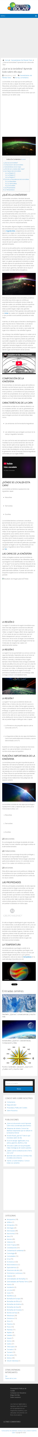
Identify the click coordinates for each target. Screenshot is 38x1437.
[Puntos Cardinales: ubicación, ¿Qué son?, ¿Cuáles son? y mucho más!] (19, 1056)
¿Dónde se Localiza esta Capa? (13, 169)
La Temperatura (8, 190)
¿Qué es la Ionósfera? (10, 163)
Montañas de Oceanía (14, 1310)
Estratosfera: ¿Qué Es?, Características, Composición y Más (16, 1041)
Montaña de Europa (13, 1299)
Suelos (9, 1344)
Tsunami (9, 1352)
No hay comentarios (22, 78)
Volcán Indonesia (12, 1361)
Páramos (10, 1324)
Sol (6, 1376)
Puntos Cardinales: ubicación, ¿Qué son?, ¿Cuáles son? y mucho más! (17, 1068)
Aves (8, 1236)
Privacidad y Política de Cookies (17, 1108)
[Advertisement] (19, 36)
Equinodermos (11, 1267)
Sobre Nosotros (12, 1111)
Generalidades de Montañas (16, 1279)
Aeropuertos (11, 1219)
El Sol (8, 1259)
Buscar (19, 1089)
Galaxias (9, 1276)
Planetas (9, 1330)
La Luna (9, 1290)
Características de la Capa (12, 167)
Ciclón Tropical (11, 1245)
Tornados (10, 1349)
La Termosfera (11, 183)
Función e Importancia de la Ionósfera (16, 179)
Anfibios (9, 1222)
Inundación (10, 1287)
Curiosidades (11, 1256)
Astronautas (11, 1231)
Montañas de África (13, 1301)
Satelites (9, 1335)
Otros (9, 1321)
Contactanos (11, 1102)
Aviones (9, 1239)
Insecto (9, 1284)
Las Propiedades (9, 187)
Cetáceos (10, 1242)
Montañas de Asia (13, 1307)
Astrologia (10, 1228)
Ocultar (23, 159)
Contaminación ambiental (15, 1251)
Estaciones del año (13, 1270)
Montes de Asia (12, 1313)
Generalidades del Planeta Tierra (17, 1282)
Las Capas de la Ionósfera (12, 171)
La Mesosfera (10, 181)
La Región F (10, 177)
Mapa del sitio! (11, 1105)
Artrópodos (10, 1225)
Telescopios (11, 1347)
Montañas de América (14, 1304)
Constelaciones (12, 1248)
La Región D (10, 173)
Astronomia (10, 1234)
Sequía (9, 1338)
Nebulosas (10, 1316)
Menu (3, 16)
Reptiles (9, 1332)
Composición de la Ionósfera (13, 165)
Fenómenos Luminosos (14, 1273)
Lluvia (8, 1293)
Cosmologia (10, 1253)
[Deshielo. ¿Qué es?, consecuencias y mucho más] (19, 1003)
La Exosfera (10, 185)
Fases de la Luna (10, 1378)
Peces (9, 1327)
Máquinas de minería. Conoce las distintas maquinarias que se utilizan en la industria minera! (19, 1130)
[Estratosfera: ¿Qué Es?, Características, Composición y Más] (19, 1029)
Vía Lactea (10, 1355)
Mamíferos (10, 1296)
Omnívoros (10, 1318)
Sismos (9, 1341)
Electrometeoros (12, 1265)
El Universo (10, 1262)
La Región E (10, 175)
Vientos (9, 1358)
